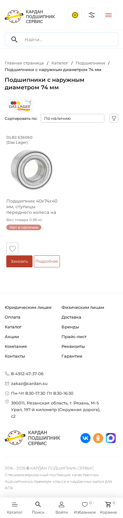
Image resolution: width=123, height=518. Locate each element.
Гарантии (72, 356)
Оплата (12, 317)
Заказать (19, 261)
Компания (16, 346)
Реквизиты (73, 346)
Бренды (70, 326)
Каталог (13, 326)
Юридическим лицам (28, 307)
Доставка (71, 317)
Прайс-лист (74, 336)
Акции (12, 336)
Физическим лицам (83, 307)
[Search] (14, 39)
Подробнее (46, 261)
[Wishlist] (12, 248)
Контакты (15, 356)
